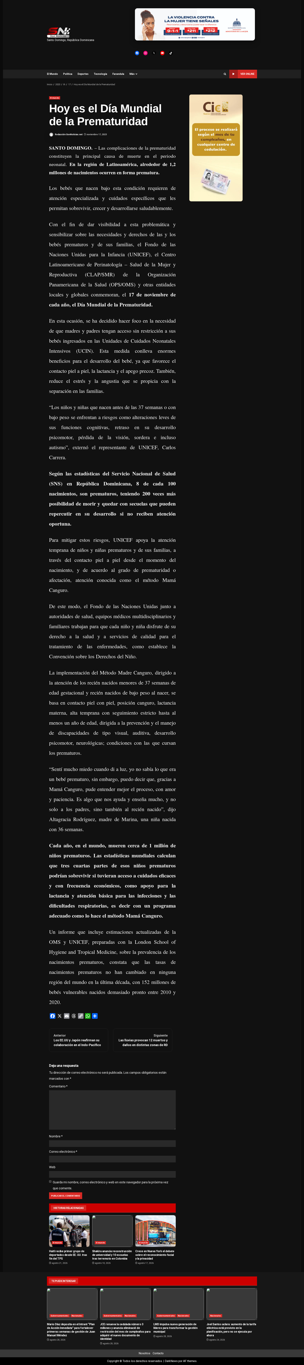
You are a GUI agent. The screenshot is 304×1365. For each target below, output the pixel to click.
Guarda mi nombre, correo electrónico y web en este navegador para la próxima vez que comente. (110, 1185)
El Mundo (52, 74)
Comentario (58, 1086)
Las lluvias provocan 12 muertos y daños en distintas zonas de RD (143, 1040)
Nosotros (144, 1353)
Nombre (56, 1136)
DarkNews (171, 1361)
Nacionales (77, 1315)
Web (52, 1167)
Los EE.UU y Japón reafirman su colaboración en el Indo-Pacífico (77, 1040)
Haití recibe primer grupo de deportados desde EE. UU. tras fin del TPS (69, 1231)
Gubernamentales (60, 1315)
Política (67, 74)
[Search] (225, 74)
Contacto (158, 1353)
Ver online (247, 74)
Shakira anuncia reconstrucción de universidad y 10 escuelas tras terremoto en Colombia (112, 1231)
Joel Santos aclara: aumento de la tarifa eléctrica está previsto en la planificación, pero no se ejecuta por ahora (232, 1304)
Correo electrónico (63, 1151)
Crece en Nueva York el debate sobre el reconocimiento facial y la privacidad (155, 1231)
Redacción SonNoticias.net (68, 134)
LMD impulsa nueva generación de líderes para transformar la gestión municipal (178, 1304)
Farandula (118, 74)
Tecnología (100, 74)
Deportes (83, 74)
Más (132, 74)
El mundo (54, 98)
